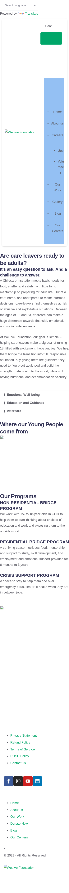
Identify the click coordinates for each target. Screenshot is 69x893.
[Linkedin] (37, 781)
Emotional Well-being (23, 395)
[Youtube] (28, 781)
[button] (34, 395)
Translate (31, 13)
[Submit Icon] (51, 38)
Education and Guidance (25, 403)
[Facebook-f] (8, 781)
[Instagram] (18, 781)
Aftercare (14, 411)
